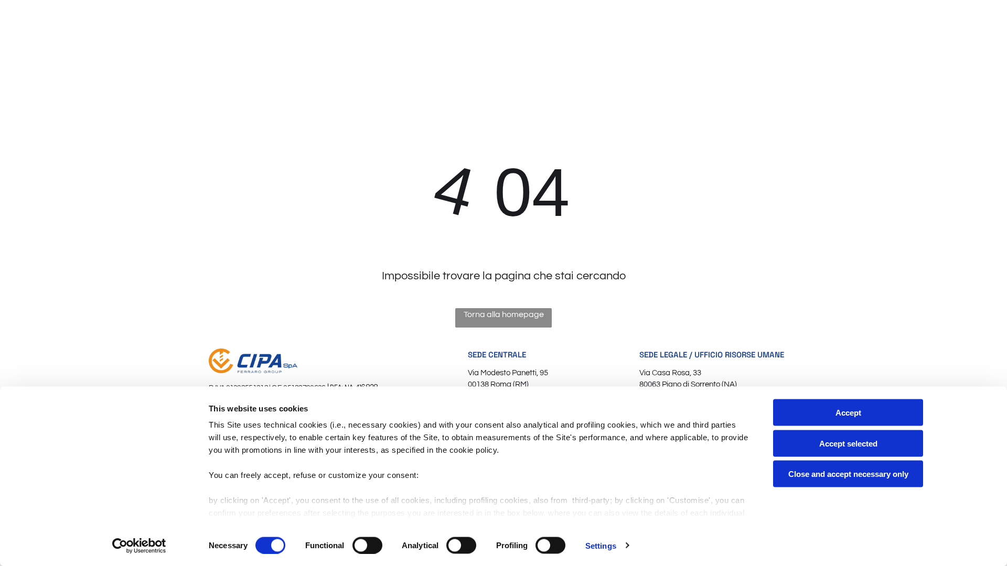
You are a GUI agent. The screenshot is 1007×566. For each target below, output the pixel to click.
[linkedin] (950, 29)
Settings (600, 545)
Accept (848, 412)
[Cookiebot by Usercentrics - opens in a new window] (139, 545)
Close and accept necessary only (848, 474)
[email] (914, 29)
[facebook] (932, 29)
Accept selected (848, 443)
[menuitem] (182, 62)
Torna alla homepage (504, 314)
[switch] (367, 545)
